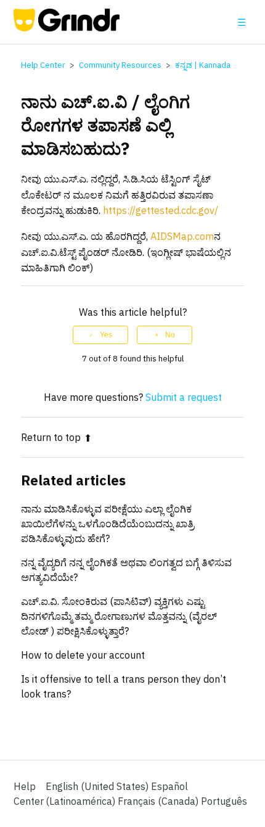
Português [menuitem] (224, 801)
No (170, 335)
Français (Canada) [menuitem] (159, 801)
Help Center (43, 65)
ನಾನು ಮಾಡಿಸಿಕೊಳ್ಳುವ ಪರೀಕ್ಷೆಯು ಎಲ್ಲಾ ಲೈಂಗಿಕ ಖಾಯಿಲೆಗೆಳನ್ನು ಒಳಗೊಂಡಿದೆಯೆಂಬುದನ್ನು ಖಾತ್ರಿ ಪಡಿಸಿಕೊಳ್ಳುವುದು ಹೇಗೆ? (107, 524)
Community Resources (120, 65)
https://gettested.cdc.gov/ (160, 210)
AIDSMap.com (182, 236)
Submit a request (183, 397)
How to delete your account (83, 655)
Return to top (51, 437)
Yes (106, 335)
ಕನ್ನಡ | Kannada (202, 65)
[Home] (67, 28)
